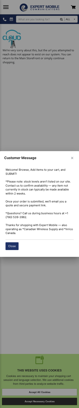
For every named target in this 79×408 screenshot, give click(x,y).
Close (12, 246)
